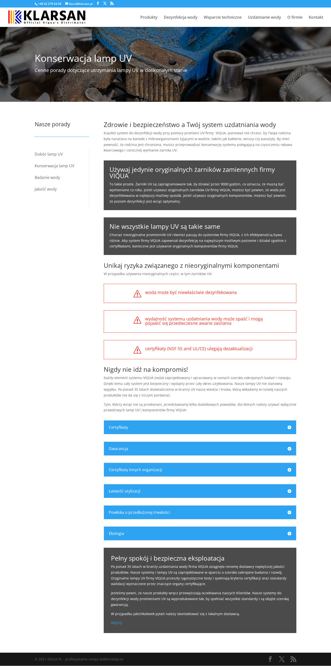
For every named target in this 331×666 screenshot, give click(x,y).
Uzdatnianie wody (264, 18)
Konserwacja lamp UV (54, 165)
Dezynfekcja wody (180, 18)
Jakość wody (46, 189)
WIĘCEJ (116, 622)
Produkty (149, 18)
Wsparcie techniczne (223, 18)
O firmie (294, 18)
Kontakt (316, 18)
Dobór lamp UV (49, 154)
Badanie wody (47, 177)
